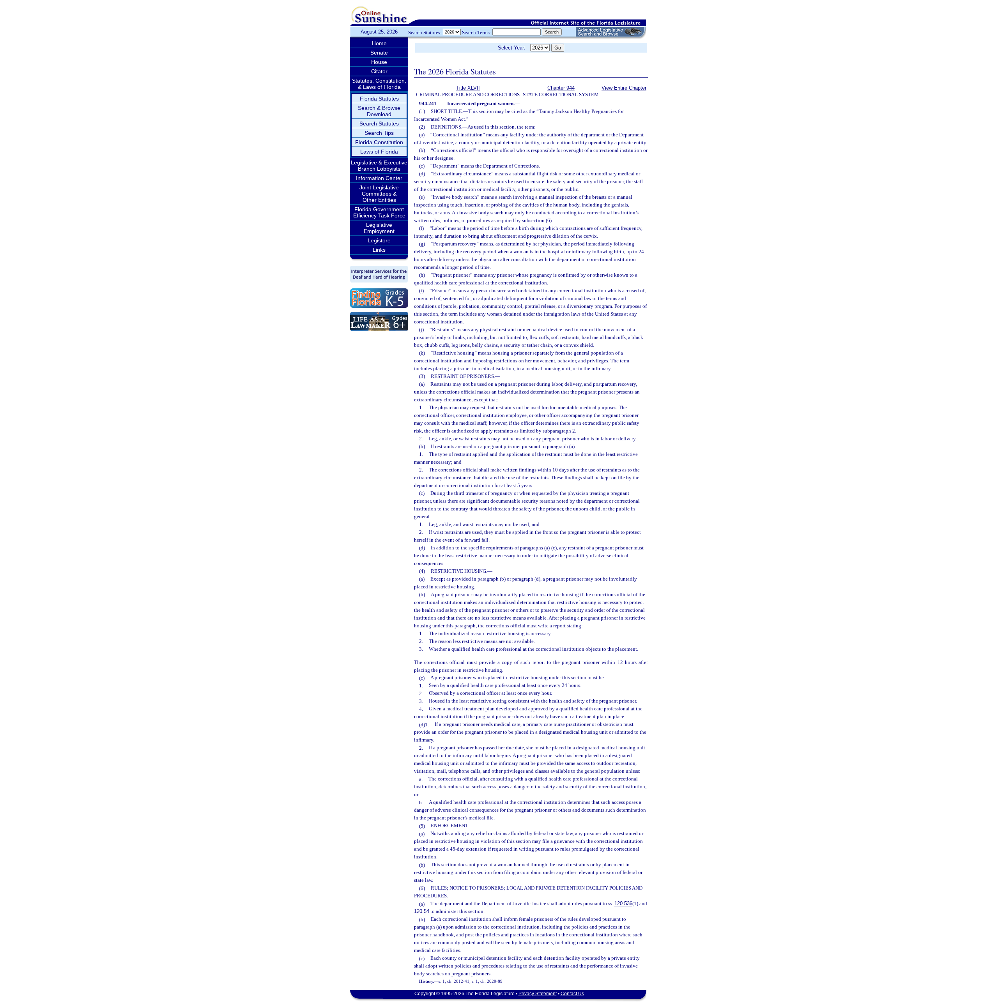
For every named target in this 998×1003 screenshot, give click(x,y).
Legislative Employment (379, 228)
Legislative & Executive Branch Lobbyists (379, 165)
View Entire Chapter (624, 88)
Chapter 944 (561, 88)
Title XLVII (468, 88)
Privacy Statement (537, 993)
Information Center (379, 178)
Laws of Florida (379, 151)
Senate (379, 52)
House (379, 62)
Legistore (379, 240)
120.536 (623, 904)
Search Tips (379, 133)
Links (379, 250)
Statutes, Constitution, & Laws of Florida (379, 84)
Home (379, 43)
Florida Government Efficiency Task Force (379, 212)
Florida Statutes (379, 98)
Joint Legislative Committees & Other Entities (379, 193)
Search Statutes (379, 123)
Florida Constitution (379, 142)
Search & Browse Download (379, 111)
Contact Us (572, 993)
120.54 (421, 912)
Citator (379, 71)
